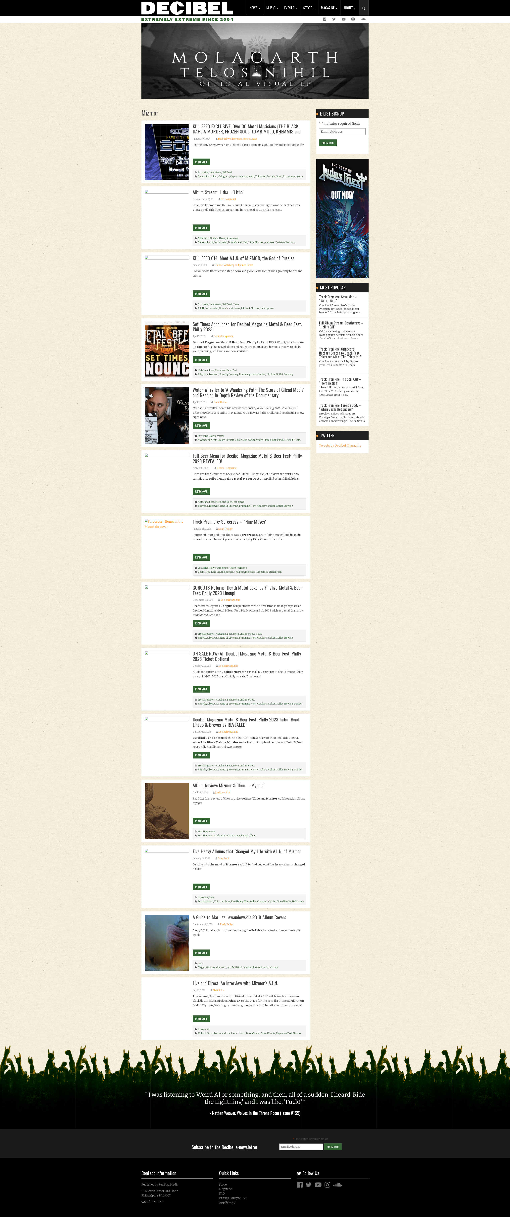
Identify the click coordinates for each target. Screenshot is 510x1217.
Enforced (260, 176)
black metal (220, 242)
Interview (203, 897)
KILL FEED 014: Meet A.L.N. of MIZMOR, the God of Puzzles (243, 258)
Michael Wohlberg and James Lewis (237, 138)
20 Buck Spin (205, 1033)
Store (308, 7)
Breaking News (206, 633)
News (254, 7)
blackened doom (236, 1033)
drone (237, 308)
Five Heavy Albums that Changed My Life (253, 901)
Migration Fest (284, 1033)
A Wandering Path (207, 440)
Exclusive (203, 172)
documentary (255, 440)
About (348, 7)
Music (271, 7)
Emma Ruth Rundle (274, 440)
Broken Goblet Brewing (280, 374)
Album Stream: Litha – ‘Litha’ (218, 192)
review (220, 436)
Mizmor (259, 242)
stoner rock (275, 571)
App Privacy (227, 1202)
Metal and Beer (206, 370)
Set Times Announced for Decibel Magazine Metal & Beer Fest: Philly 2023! (247, 326)
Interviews (215, 172)
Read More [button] (201, 162)
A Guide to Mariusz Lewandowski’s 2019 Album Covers (239, 917)
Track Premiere (238, 567)
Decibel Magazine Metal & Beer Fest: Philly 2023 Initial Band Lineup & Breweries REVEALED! (246, 722)
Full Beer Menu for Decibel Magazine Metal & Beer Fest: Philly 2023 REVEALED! (247, 458)
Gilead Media (293, 440)
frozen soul (289, 176)
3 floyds (202, 374)
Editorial (219, 901)
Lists (211, 897)
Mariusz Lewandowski (256, 967)
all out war (212, 374)
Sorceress (262, 571)
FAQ (222, 1193)
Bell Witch (236, 967)
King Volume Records (223, 571)
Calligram (223, 176)
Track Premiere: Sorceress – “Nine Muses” (230, 521)
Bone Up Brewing (228, 374)
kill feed (245, 308)
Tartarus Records (285, 242)
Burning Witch (205, 901)
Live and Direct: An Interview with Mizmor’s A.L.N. (235, 983)
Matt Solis (218, 990)
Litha (251, 242)
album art (221, 967)
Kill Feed (227, 172)
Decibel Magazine (223, 336)
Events (289, 7)
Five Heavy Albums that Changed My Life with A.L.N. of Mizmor (247, 851)
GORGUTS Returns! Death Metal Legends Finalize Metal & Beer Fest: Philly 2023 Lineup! (247, 590)
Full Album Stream (208, 238)
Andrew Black (205, 242)
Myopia (245, 835)
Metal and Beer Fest (226, 370)
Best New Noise (206, 831)
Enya (227, 901)
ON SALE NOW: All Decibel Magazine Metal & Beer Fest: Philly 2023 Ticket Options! (247, 656)
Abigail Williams (206, 967)
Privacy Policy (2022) (233, 1198)
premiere (269, 242)
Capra (233, 176)
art (228, 967)
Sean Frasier (225, 528)
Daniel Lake (220, 402)
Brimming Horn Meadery (252, 374)
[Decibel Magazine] (187, 7)
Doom (201, 571)
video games (267, 308)
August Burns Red (207, 176)
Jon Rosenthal (228, 199)
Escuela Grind (274, 176)
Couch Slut (241, 440)
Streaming (232, 238)
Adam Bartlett (226, 440)
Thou (253, 835)
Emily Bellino (227, 924)
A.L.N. (201, 308)
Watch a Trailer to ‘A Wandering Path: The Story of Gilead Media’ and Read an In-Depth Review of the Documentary (248, 392)
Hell (245, 242)
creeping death (246, 176)
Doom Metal (235, 242)
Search (365, 12)
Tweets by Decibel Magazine (340, 445)
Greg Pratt (223, 858)
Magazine (328, 7)
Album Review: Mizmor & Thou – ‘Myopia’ (228, 785)
